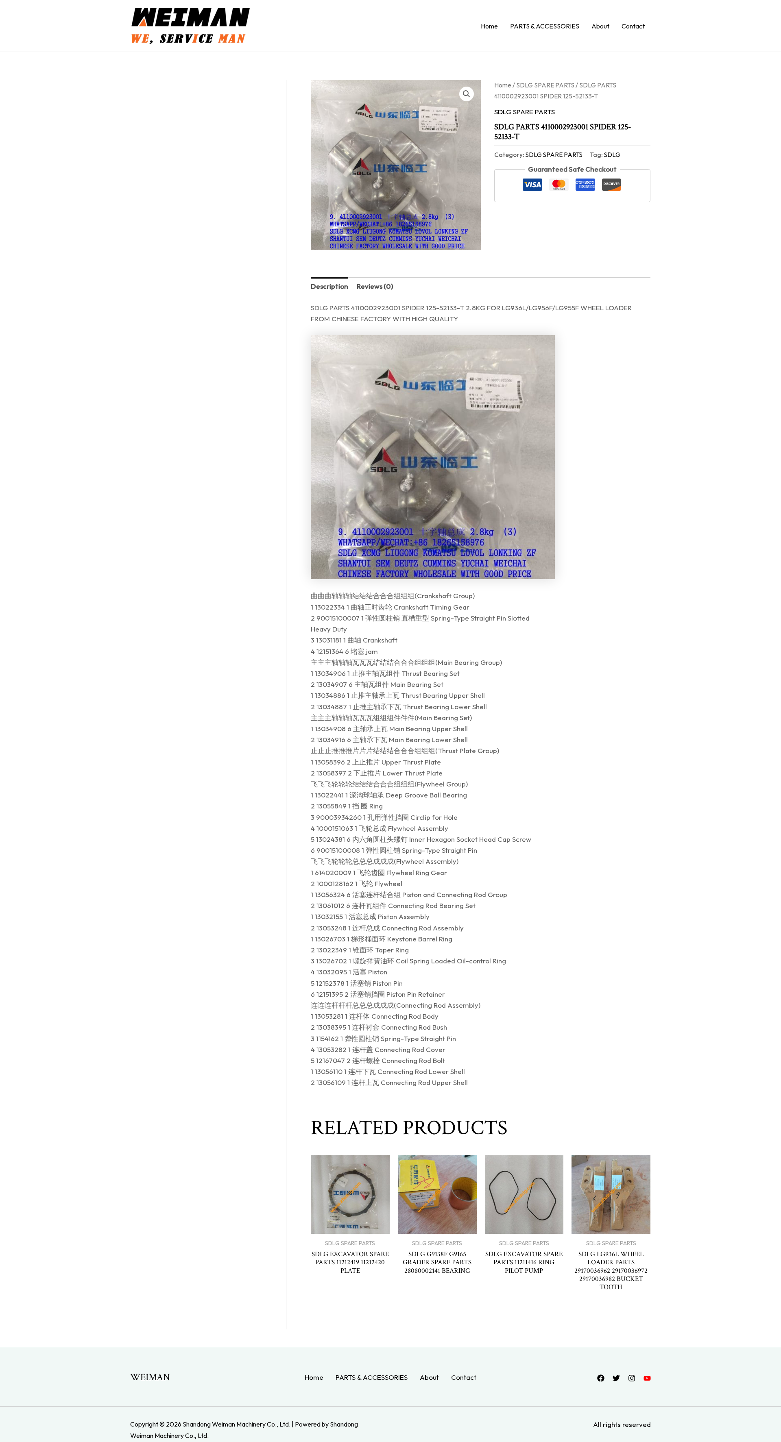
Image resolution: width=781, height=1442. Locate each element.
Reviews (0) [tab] (375, 286)
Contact (633, 26)
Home (489, 26)
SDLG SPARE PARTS (545, 85)
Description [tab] (329, 286)
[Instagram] (631, 1378)
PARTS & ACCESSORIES (544, 26)
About (600, 26)
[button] (466, 94)
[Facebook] (600, 1378)
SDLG (612, 155)
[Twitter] (616, 1378)
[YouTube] (647, 1378)
